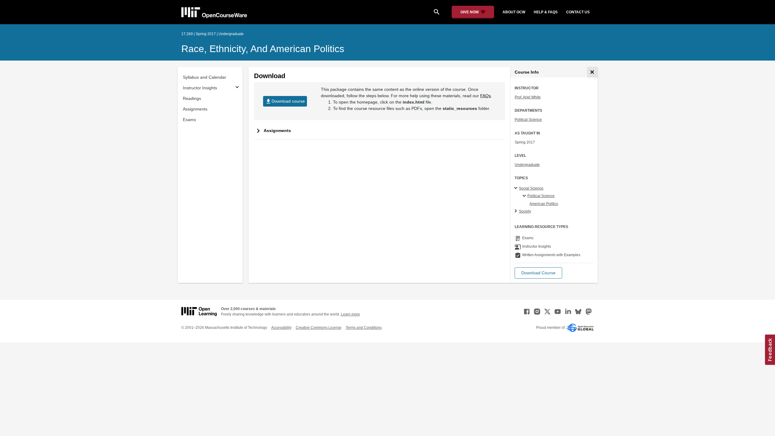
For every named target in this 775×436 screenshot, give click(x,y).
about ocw (514, 12)
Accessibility (281, 327)
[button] (538, 273)
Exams (189, 119)
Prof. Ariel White (528, 97)
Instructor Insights (200, 87)
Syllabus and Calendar (204, 77)
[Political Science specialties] (525, 196)
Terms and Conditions (364, 327)
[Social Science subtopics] (517, 188)
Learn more (350, 314)
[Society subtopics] (517, 211)
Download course (285, 101)
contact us (578, 12)
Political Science (528, 119)
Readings (192, 98)
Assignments (195, 109)
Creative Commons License (318, 327)
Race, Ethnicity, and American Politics (262, 48)
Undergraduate (527, 165)
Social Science (531, 188)
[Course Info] (592, 72)
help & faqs (546, 12)
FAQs (485, 95)
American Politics (543, 204)
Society (525, 211)
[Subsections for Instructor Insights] (237, 88)
